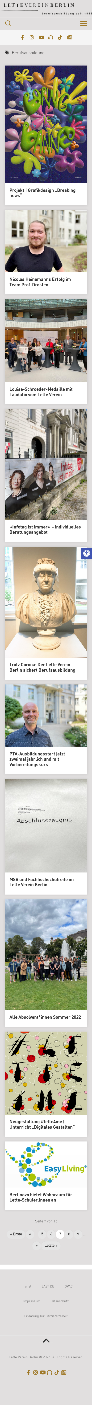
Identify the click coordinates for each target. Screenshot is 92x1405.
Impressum (31, 1301)
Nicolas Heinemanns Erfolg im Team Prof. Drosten (40, 282)
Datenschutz (59, 1301)
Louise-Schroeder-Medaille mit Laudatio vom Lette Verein (41, 392)
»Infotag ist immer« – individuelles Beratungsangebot (45, 530)
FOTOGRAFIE (21, 512)
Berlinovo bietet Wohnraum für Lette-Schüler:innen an (40, 1198)
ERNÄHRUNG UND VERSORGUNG (36, 505)
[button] (86, 553)
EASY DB (48, 1286)
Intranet (25, 1286)
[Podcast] (50, 37)
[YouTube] (41, 37)
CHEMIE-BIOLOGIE (49, 497)
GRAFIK (42, 512)
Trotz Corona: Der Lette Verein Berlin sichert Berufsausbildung (42, 668)
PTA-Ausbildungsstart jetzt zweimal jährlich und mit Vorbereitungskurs (37, 759)
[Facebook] (22, 37)
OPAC (69, 1286)
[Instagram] (32, 37)
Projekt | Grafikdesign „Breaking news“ (42, 193)
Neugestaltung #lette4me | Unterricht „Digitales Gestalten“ (42, 1125)
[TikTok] (60, 37)
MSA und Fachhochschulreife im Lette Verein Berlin (41, 882)
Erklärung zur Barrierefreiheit (46, 1316)
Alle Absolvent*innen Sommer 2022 (45, 1017)
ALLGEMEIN (20, 497)
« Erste (16, 1234)
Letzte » (51, 1246)
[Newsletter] (69, 37)
